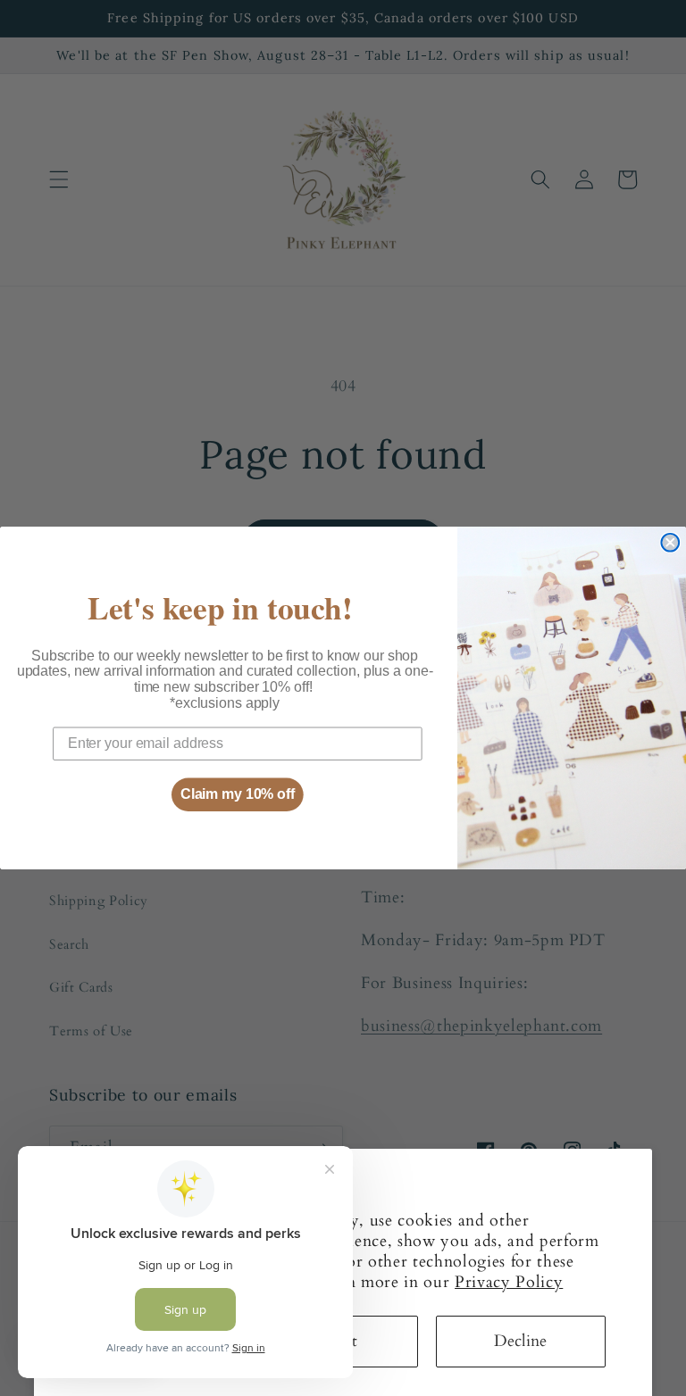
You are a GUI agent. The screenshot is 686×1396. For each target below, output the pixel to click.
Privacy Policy (509, 1282)
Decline (520, 1341)
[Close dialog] (670, 543)
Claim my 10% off (237, 794)
